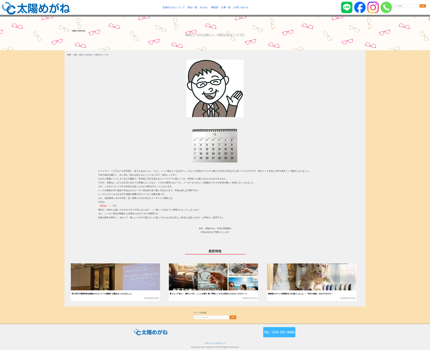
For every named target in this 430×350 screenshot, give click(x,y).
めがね (204, 7)
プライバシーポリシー (215, 343)
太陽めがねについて (173, 7)
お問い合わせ (240, 7)
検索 (422, 6)
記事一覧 (226, 7)
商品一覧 (192, 7)
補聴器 (214, 7)
